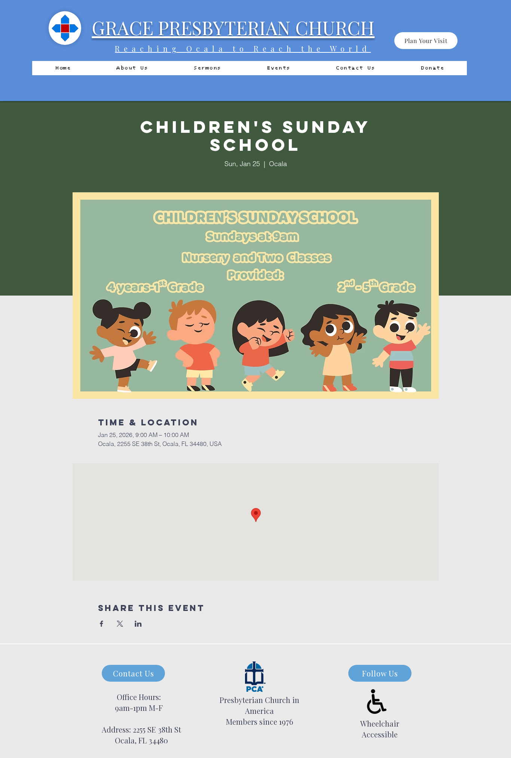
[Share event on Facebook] (101, 624)
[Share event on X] (119, 624)
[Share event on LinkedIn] (138, 624)
